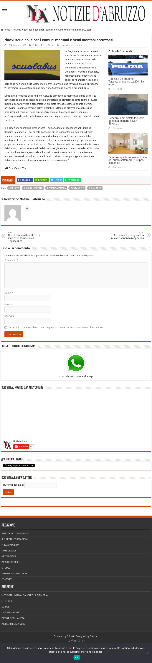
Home (6, 29)
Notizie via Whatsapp (14, 573)
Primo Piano (47, 45)
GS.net (70, 636)
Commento (11, 260)
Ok (77, 657)
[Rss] (68, 641)
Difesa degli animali (14, 618)
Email (8, 304)
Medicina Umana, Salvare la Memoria (24, 595)
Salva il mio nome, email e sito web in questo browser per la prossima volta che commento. (57, 327)
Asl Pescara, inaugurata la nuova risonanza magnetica (127, 235)
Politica (16, 29)
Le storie (6, 601)
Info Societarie (10, 562)
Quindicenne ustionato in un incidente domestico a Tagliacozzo (24, 237)
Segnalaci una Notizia (15, 533)
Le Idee (5, 606)
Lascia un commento (71, 45)
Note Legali (8, 550)
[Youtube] (79, 641)
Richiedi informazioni (14, 539)
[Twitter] (75, 641)
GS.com (94, 636)
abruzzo (14, 188)
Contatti (6, 579)
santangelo (77, 188)
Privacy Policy (10, 544)
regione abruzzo (56, 188)
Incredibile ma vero (13, 623)
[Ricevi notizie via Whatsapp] (83, 641)
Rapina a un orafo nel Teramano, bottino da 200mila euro (126, 81)
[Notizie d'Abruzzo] (76, 14)
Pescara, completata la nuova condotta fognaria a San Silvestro (126, 120)
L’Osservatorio (10, 612)
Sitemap (6, 567)
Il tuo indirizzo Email (13, 484)
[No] (147, 653)
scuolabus (95, 188)
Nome (8, 293)
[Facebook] (72, 641)
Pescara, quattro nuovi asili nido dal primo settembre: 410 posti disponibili (127, 160)
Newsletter (8, 556)
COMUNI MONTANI (33, 188)
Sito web (9, 315)
